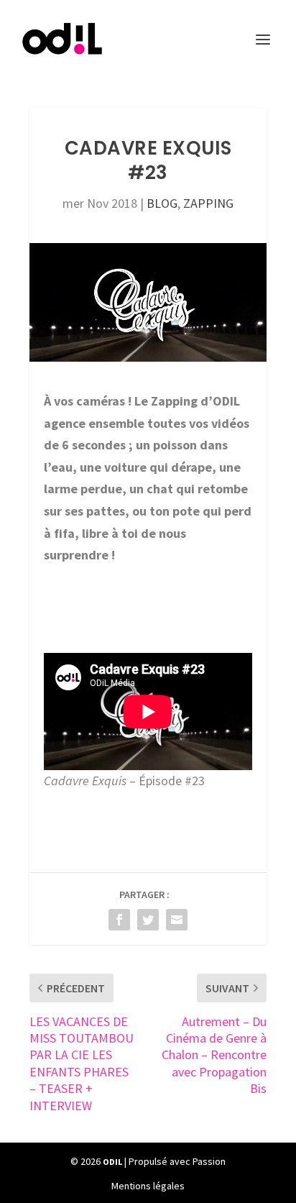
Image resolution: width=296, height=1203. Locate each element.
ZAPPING (208, 203)
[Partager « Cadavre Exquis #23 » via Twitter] (148, 919)
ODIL (112, 1161)
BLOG (162, 203)
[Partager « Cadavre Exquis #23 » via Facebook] (119, 919)
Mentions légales (148, 1185)
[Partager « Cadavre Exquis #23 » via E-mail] (176, 919)
